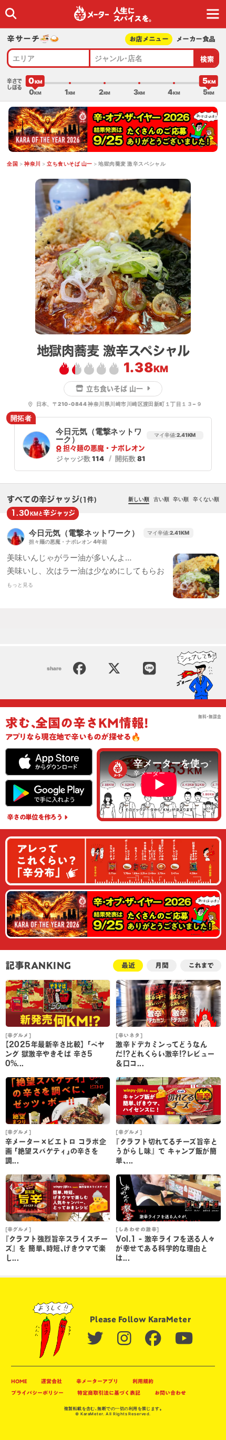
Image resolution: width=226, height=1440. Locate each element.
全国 (12, 163)
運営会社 (51, 1381)
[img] (10, 13)
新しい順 (138, 499)
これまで (200, 965)
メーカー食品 (195, 39)
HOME (19, 1381)
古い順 (161, 499)
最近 (128, 965)
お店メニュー (148, 39)
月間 (162, 965)
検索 (207, 59)
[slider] (35, 83)
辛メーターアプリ (97, 1381)
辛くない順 (206, 499)
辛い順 (181, 499)
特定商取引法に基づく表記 (108, 1392)
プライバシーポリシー (37, 1392)
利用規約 (142, 1381)
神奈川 (32, 163)
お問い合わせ (170, 1392)
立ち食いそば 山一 (69, 163)
